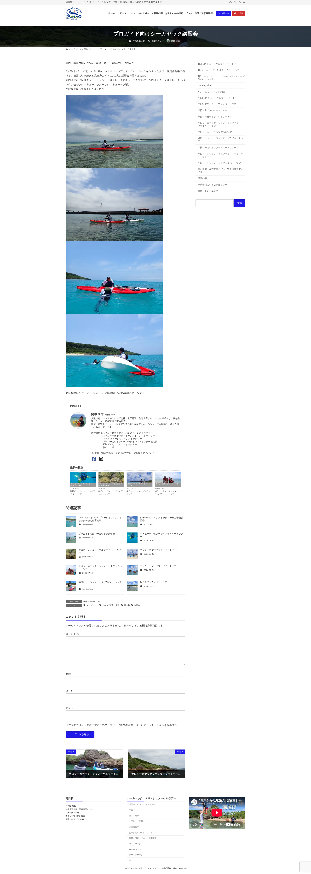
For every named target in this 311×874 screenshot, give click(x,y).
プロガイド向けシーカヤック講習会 (97, 534)
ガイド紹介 (134, 816)
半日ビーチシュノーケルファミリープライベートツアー (220, 155)
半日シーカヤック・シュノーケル (167, 484)
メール (69, 691)
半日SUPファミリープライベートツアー (218, 104)
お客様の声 (134, 827)
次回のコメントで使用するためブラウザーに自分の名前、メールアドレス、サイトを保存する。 (124, 725)
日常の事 (202, 178)
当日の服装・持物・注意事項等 (142, 838)
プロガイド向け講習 (111, 605)
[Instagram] (101, 459)
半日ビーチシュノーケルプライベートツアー (82, 484)
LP (130, 860)
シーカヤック (92, 605)
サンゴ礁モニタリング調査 (211, 92)
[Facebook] (94, 459)
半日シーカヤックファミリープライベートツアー (220, 139)
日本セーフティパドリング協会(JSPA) (97, 393)
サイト (69, 708)
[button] (223, 13)
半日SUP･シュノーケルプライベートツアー (220, 98)
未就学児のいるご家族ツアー (212, 185)
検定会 (137, 605)
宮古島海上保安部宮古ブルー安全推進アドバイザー (220, 170)
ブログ (132, 810)
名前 (68, 674)
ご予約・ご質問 (136, 821)
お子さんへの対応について (140, 833)
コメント (72, 634)
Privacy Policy (135, 849)
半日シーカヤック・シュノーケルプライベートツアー (167, 492)
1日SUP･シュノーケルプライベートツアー (219, 64)
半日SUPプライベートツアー (154, 582)
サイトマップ (135, 844)
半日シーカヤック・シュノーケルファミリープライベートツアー (220, 124)
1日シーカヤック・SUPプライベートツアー (220, 70)
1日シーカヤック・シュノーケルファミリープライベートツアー (221, 78)
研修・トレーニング (92, 601)
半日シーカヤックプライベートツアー (138, 484)
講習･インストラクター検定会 (142, 804)
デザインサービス (137, 855)
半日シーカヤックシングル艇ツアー (216, 132)
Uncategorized (205, 85)
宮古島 (127, 605)
